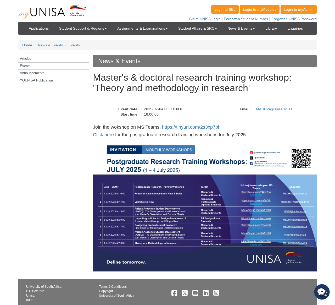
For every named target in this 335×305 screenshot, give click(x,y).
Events (25, 66)
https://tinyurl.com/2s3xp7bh (191, 127)
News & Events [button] (239, 28)
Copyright (106, 291)
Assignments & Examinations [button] (141, 28)
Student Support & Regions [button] (81, 28)
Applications (39, 28)
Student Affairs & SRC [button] (196, 28)
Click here (103, 134)
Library (271, 28)
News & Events (50, 45)
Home (27, 45)
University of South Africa (116, 295)
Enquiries (295, 28)
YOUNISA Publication (36, 80)
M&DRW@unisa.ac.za (274, 109)
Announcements (32, 73)
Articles (25, 59)
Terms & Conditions (113, 286)
